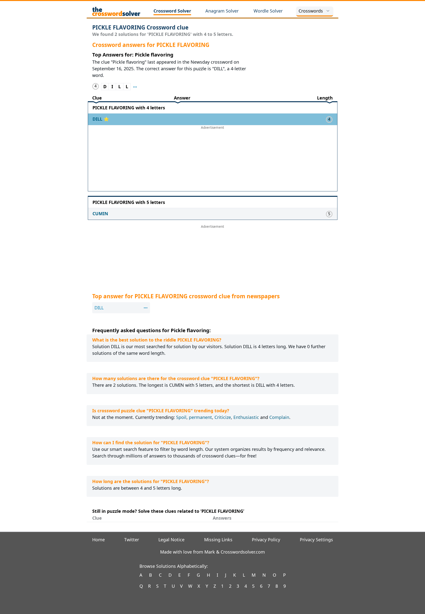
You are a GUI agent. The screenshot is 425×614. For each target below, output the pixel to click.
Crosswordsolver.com (243, 552)
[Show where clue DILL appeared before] (135, 86)
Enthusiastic (246, 417)
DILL (98, 119)
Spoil (181, 417)
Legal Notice (171, 540)
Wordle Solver (268, 11)
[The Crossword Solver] (116, 11)
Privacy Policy (266, 540)
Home (98, 540)
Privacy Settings (316, 540)
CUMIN (100, 213)
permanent (200, 417)
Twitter (131, 540)
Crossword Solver (172, 11)
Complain (279, 417)
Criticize (222, 417)
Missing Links (218, 540)
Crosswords (311, 11)
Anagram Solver (222, 11)
